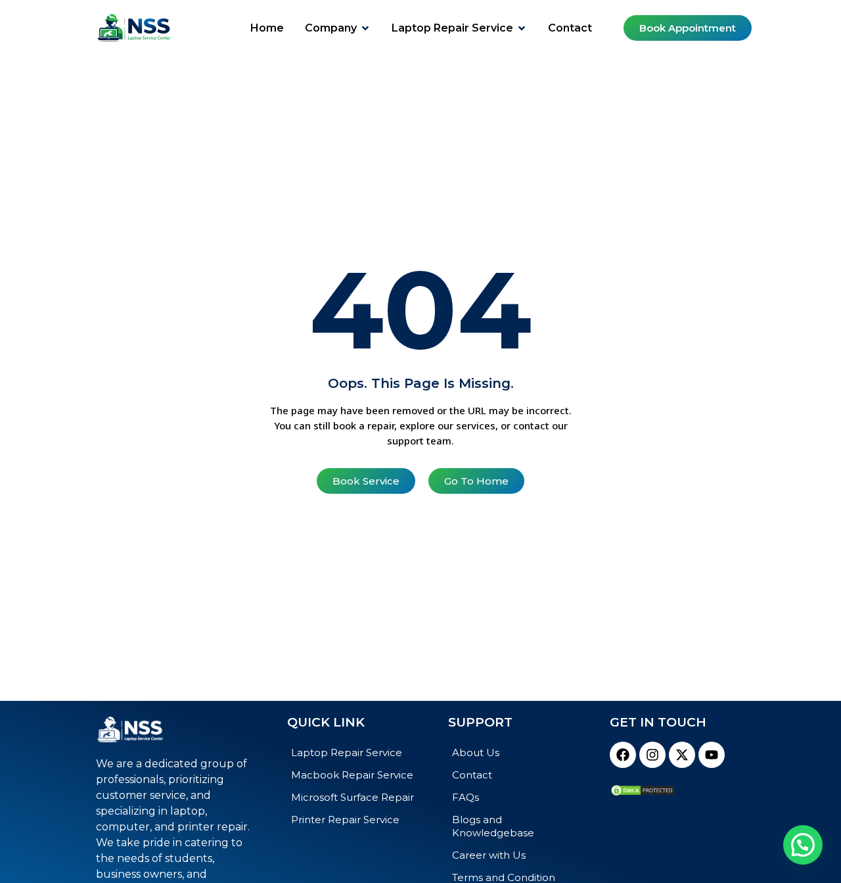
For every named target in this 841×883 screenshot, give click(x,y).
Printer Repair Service (345, 819)
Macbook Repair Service (352, 775)
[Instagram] (652, 755)
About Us (475, 752)
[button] (803, 845)
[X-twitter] (682, 755)
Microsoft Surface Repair (352, 797)
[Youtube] (711, 755)
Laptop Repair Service (346, 752)
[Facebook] (623, 755)
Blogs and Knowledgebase (493, 826)
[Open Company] (365, 28)
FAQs (465, 797)
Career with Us (489, 855)
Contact (472, 775)
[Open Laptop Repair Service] (521, 28)
